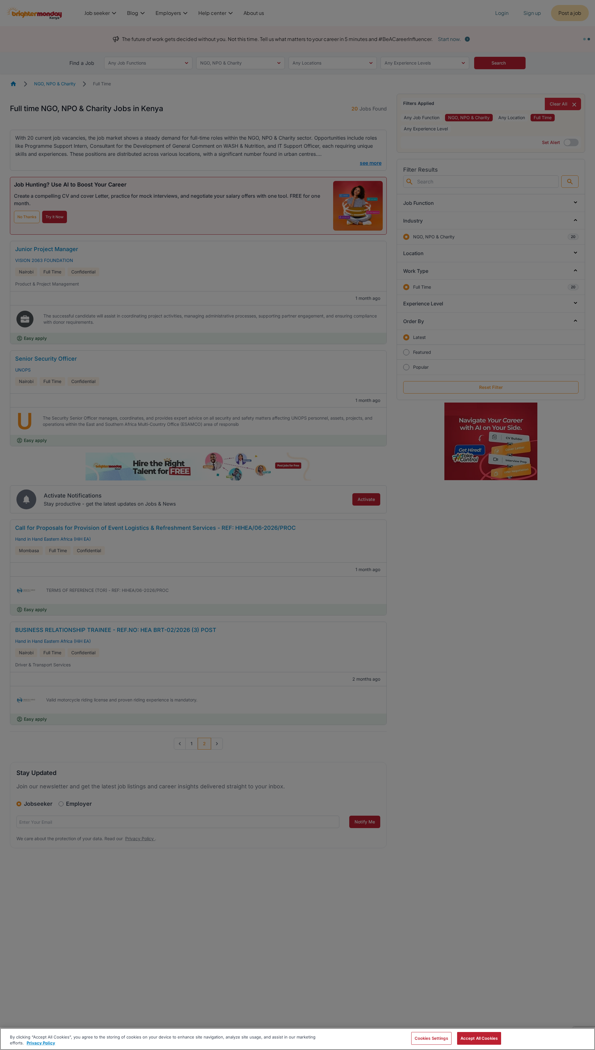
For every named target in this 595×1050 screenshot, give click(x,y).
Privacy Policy (41, 1043)
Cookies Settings (431, 1038)
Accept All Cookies (479, 1038)
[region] (297, 1039)
